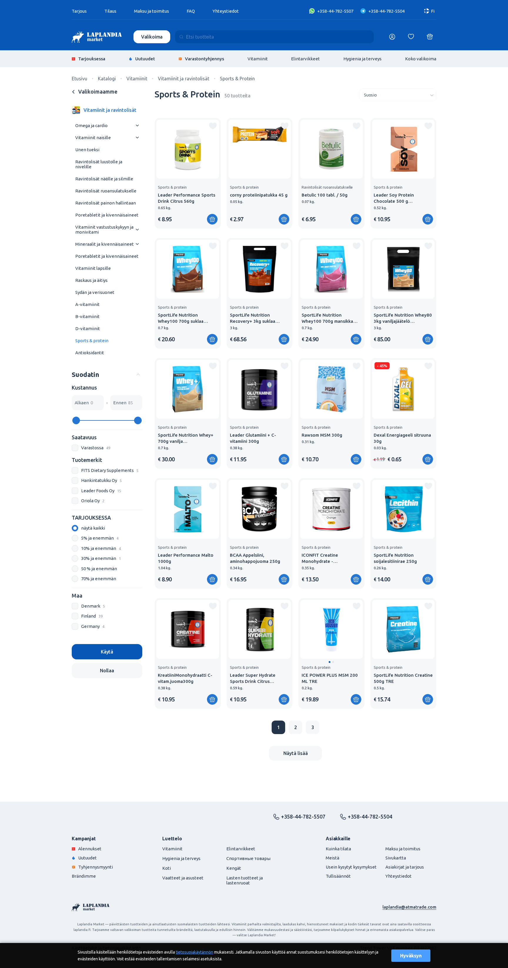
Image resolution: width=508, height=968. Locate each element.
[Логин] (392, 36)
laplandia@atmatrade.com (409, 906)
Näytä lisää (295, 753)
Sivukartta (395, 857)
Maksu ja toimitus (151, 11)
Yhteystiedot (226, 11)
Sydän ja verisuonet (94, 292)
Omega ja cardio (91, 125)
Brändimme (84, 876)
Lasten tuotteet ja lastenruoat (244, 880)
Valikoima (152, 36)
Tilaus (110, 11)
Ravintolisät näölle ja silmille (104, 178)
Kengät (233, 868)
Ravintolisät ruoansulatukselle (105, 190)
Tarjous (79, 11)
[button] (329, 662)
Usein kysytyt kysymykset (351, 866)
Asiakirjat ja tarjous (404, 866)
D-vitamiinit (87, 328)
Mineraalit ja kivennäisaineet (104, 244)
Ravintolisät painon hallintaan (105, 202)
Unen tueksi (87, 149)
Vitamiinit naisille (93, 137)
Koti (166, 868)
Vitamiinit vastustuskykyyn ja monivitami (104, 229)
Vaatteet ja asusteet (182, 877)
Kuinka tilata (338, 848)
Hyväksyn (411, 955)
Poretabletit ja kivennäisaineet (106, 214)
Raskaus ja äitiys (91, 280)
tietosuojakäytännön (194, 952)
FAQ (191, 11)
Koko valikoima (420, 58)
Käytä (107, 651)
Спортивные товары (248, 858)
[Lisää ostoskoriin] (212, 219)
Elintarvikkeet (305, 58)
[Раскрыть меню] (137, 125)
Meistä (332, 857)
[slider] (76, 420)
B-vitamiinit (87, 316)
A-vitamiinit (87, 304)
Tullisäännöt (338, 876)
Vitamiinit (258, 58)
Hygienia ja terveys (362, 58)
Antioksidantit (89, 352)
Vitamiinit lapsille (93, 268)
